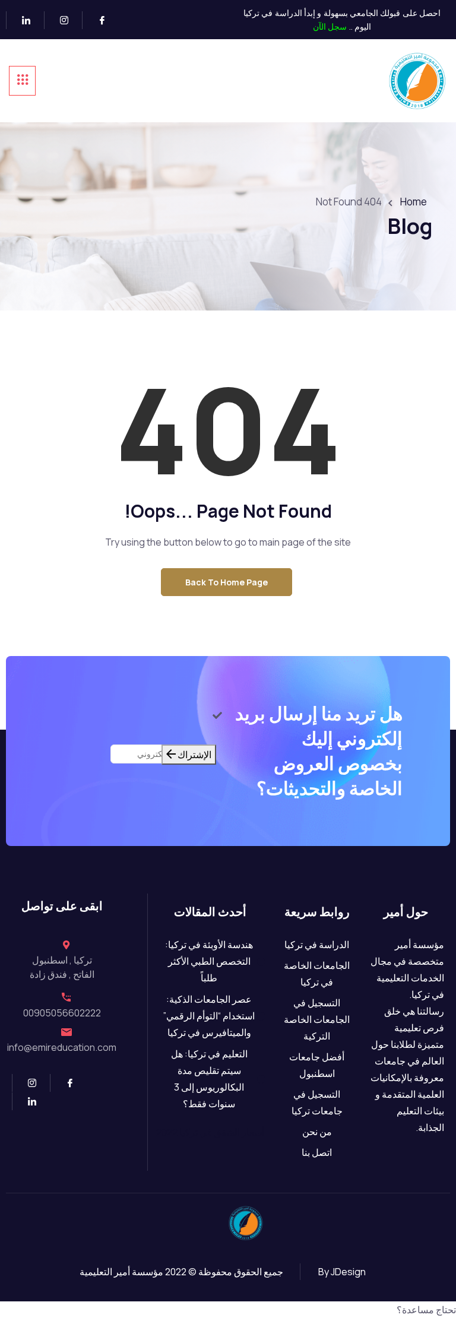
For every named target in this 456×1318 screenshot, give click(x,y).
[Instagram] (59, 20)
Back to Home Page (226, 582)
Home (413, 201)
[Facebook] (97, 20)
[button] (228, 1309)
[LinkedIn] (21, 20)
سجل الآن (330, 26)
